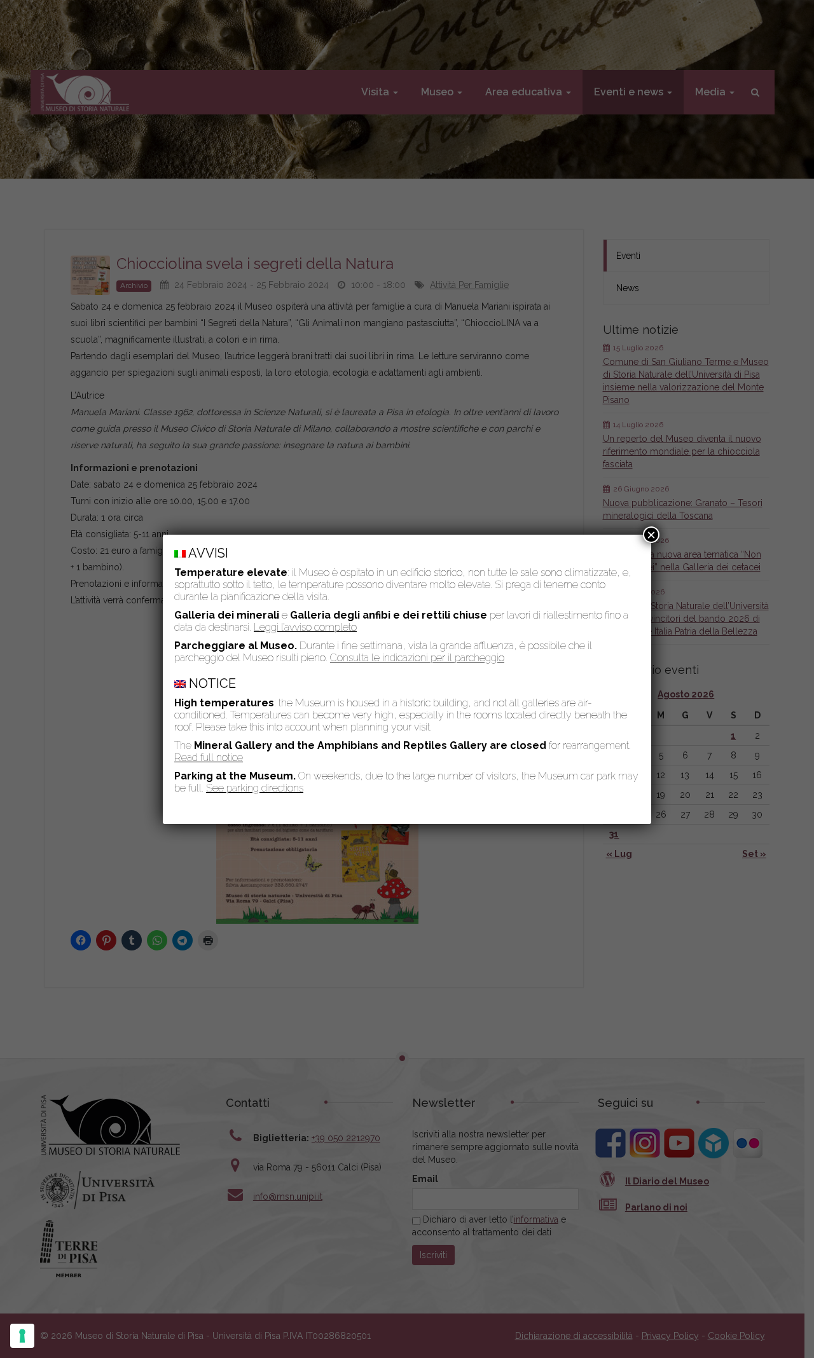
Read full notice (208, 757)
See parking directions (254, 788)
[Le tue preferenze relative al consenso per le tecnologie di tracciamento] (22, 1336)
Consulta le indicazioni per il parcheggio (417, 658)
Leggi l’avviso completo (305, 627)
